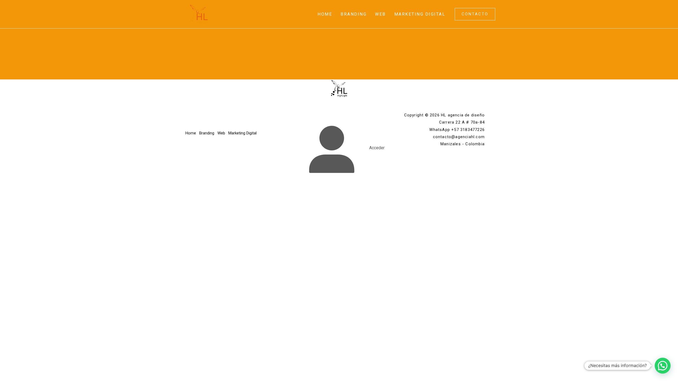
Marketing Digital (419, 14)
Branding (354, 14)
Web (380, 14)
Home (325, 14)
